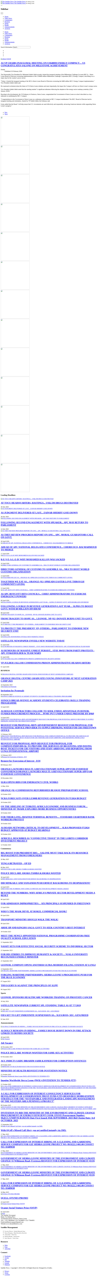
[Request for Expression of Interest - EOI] (14, 757)
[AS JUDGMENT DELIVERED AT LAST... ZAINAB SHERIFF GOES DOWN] (27, 508)
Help (6, 1245)
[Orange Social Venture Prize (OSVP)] (13, 1204)
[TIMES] (3, 1213)
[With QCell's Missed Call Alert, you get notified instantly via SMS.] (22, 1126)
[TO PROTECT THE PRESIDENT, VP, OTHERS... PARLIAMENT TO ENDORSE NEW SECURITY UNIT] (36, 624)
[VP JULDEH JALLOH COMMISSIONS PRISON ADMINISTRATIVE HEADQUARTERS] (30, 659)
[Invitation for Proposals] (8, 686)
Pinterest (7, 1264)
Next (6, 114)
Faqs (6, 1247)
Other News (8, 18)
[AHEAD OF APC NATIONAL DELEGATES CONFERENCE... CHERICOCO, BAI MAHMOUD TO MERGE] (37, 543)
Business (7, 22)
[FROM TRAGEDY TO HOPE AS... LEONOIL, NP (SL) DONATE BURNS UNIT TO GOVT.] (31, 614)
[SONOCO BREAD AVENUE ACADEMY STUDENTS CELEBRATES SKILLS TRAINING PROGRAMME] (36, 696)
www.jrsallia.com (58, 1268)
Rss (6, 1259)
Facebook (8, 1256)
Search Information (6, 47)
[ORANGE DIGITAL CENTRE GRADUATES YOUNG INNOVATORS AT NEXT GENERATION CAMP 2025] (37, 674)
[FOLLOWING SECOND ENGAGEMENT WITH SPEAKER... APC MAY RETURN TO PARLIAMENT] (35, 518)
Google (7, 1263)
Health (7, 25)
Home (6, 16)
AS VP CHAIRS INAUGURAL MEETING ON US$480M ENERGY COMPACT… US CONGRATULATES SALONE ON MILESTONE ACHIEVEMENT (43, 64)
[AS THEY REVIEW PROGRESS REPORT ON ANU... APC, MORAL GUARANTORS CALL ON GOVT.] (35, 531)
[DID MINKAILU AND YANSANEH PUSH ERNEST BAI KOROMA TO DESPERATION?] (31, 879)
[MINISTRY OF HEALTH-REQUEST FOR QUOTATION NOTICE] (23, 1066)
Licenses (7, 1274)
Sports (6, 23)
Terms (6, 1273)
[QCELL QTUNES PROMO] (10, 1194)
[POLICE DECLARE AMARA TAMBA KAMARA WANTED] (21, 869)
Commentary (8, 20)
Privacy (7, 1271)
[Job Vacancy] (5, 1039)
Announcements (9, 27)
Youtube (7, 1261)
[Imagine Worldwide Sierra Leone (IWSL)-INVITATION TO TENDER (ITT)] (25, 1076)
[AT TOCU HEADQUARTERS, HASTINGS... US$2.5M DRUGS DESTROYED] (27, 499)
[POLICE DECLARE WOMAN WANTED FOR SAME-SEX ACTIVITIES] (25, 1049)
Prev (6, 112)
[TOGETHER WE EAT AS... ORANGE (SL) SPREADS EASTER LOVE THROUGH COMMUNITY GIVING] (37, 577)
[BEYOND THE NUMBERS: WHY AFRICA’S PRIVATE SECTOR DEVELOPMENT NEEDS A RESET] (35, 889)
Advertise (7, 1249)
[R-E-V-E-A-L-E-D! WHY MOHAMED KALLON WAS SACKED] (22, 555)
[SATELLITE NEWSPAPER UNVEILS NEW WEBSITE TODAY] (22, 637)
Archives (7, 28)
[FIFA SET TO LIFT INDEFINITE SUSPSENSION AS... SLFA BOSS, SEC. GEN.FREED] (30, 1011)
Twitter (7, 1258)
